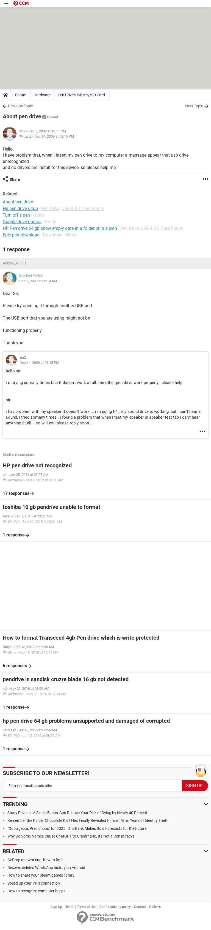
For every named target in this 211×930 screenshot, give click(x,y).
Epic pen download (21, 235)
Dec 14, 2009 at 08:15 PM (54, 136)
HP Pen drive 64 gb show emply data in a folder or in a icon (60, 228)
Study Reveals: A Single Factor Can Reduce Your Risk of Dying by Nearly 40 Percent (77, 813)
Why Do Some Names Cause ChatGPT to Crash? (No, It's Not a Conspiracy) (70, 836)
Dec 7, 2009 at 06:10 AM (38, 281)
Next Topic (194, 106)
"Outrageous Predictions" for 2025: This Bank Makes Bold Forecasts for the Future (76, 828)
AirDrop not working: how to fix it (35, 860)
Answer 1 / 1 (15, 263)
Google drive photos (22, 221)
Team (69, 907)
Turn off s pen (16, 215)
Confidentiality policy (115, 907)
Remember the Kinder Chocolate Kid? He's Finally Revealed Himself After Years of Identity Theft (87, 820)
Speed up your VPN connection (33, 883)
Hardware (42, 95)
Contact (140, 907)
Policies (155, 907)
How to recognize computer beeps (36, 891)
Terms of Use (86, 907)
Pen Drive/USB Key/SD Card (81, 95)
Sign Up (56, 907)
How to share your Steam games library (40, 875)
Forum (20, 95)
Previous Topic (20, 106)
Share (15, 179)
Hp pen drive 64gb (20, 208)
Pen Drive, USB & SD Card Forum (72, 208)
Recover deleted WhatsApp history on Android (46, 867)
